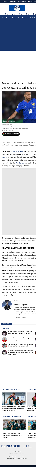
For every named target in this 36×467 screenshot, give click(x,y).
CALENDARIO (22, 1)
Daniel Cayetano (9, 130)
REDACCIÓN (12, 1)
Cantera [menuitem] (24, 18)
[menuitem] (2, 17)
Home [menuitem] (8, 18)
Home (5, 1)
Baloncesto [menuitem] (16, 18)
